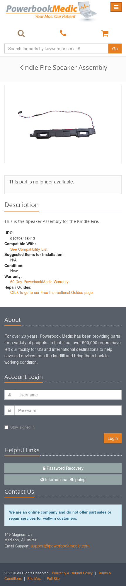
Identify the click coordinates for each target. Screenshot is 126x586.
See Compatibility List (28, 249)
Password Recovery (64, 468)
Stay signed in (22, 427)
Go (115, 48)
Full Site (53, 578)
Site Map (34, 578)
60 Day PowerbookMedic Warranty (39, 281)
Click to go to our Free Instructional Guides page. (52, 292)
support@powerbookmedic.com (60, 546)
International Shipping (65, 479)
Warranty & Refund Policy (72, 572)
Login (113, 438)
